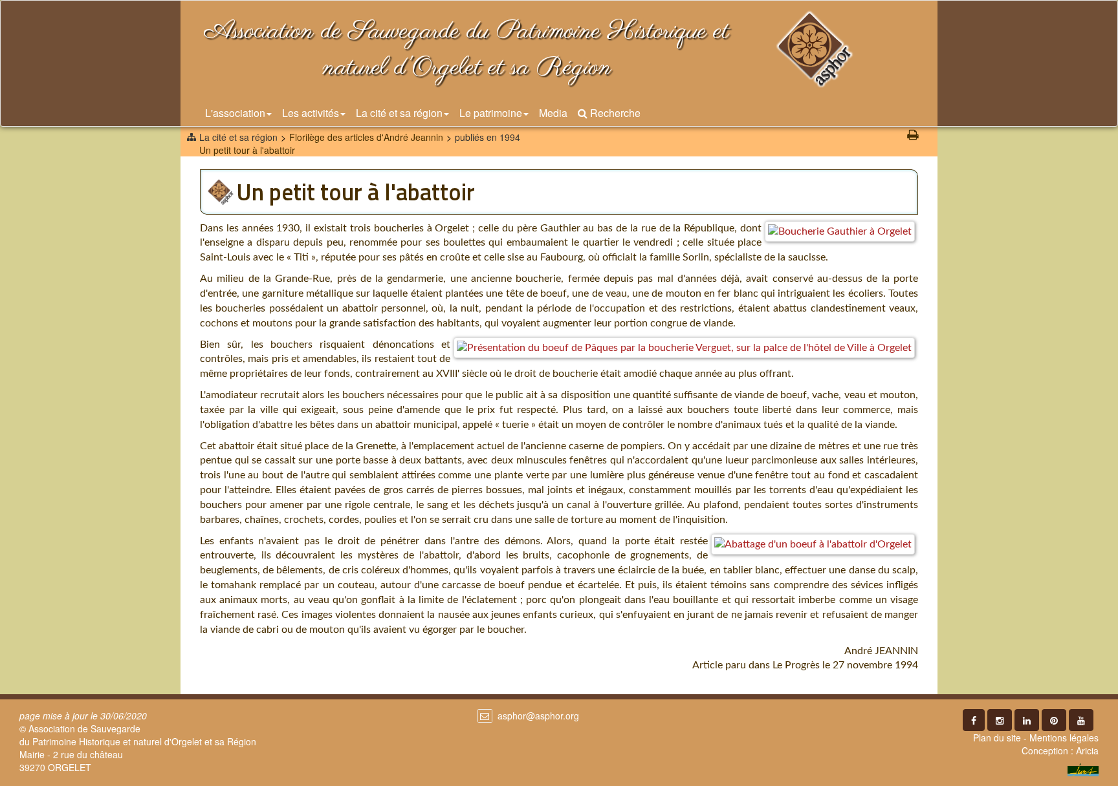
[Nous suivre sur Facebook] (974, 720)
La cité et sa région (399, 112)
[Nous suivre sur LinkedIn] (1026, 720)
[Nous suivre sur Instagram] (999, 720)
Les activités (310, 112)
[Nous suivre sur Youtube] (1081, 720)
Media (553, 112)
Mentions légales (1064, 737)
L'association (235, 112)
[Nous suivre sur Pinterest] (1054, 720)
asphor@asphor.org (538, 715)
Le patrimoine (490, 112)
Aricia (1087, 750)
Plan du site (997, 737)
